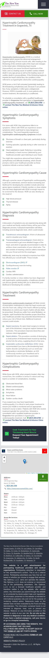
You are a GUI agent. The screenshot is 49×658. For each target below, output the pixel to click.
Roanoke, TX (18, 553)
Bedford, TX (10, 556)
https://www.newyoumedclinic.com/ (20, 488)
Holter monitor (11, 268)
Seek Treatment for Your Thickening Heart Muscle (25, 433)
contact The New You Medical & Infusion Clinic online (22, 106)
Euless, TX (29, 556)
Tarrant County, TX (10, 548)
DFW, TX (20, 548)
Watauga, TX (31, 560)
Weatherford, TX (29, 553)
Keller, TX (31, 558)
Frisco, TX (9, 553)
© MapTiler (33, 473)
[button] (24, 461)
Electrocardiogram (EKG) (15, 262)
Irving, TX (17, 551)
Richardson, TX (26, 551)
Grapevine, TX (11, 558)
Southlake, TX (21, 560)
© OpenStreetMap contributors (41, 473)
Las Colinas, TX (29, 548)
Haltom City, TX (22, 558)
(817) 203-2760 (11, 486)
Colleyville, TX (20, 556)
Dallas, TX (9, 551)
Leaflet (28, 473)
